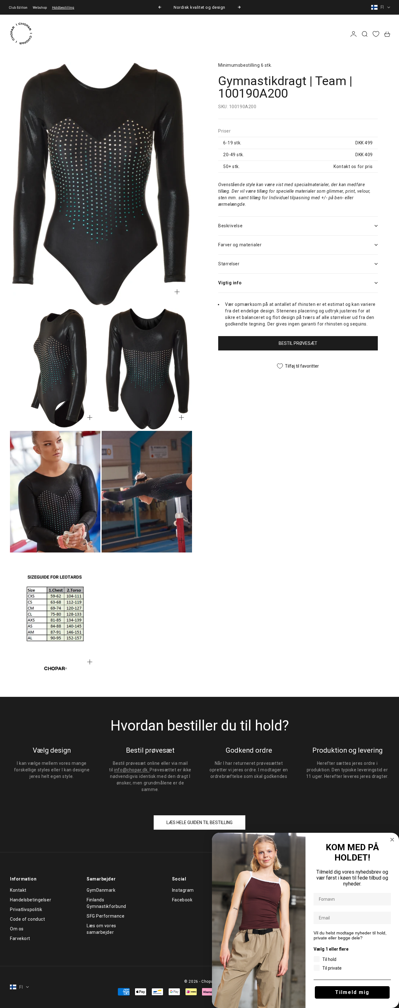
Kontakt (18, 890)
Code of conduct (27, 919)
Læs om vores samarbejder (101, 929)
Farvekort (20, 938)
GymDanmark (101, 890)
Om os (17, 928)
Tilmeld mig (352, 992)
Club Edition (18, 7)
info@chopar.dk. (132, 769)
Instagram (183, 890)
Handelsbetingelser (30, 899)
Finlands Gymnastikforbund (106, 903)
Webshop (40, 7)
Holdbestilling (63, 7)
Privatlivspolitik (26, 909)
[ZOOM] (177, 292)
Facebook (182, 899)
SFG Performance (105, 916)
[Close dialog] (392, 839)
